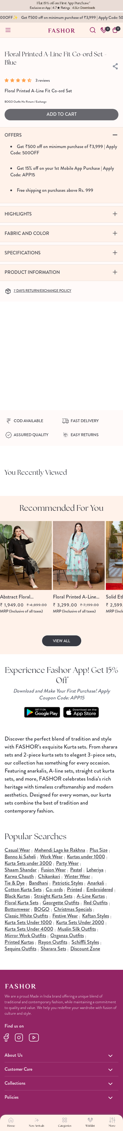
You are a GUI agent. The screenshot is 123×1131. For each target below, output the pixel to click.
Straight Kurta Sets (53, 896)
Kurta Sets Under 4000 (29, 929)
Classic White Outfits (26, 915)
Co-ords (54, 889)
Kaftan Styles (95, 915)
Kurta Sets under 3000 (28, 863)
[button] (19, 80)
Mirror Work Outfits (25, 935)
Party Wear (67, 863)
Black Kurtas (17, 896)
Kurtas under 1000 (86, 856)
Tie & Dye (15, 883)
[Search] (92, 30)
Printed (74, 889)
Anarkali (95, 883)
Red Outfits (96, 902)
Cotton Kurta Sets (23, 889)
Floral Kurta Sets (21, 902)
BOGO (41, 909)
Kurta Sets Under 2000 (80, 922)
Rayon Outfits (52, 942)
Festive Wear (65, 915)
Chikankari (49, 876)
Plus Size (99, 850)
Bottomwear (17, 909)
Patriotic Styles (67, 883)
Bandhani (38, 883)
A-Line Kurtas (91, 896)
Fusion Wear (53, 869)
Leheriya (95, 869)
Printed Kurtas (19, 942)
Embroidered (99, 889)
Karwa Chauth (19, 876)
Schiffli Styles (85, 942)
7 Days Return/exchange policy (42, 290)
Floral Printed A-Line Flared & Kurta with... (75, 597)
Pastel (76, 869)
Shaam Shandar (21, 869)
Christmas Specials (73, 909)
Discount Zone (85, 948)
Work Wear (51, 856)
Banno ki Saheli (20, 856)
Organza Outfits (67, 935)
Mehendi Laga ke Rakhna (59, 850)
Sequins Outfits (20, 948)
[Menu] (8, 30)
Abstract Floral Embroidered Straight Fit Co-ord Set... (25, 597)
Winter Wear (77, 876)
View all (61, 641)
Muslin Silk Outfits (76, 929)
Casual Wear (17, 850)
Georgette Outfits (61, 902)
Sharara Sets (53, 948)
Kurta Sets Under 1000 (28, 922)
